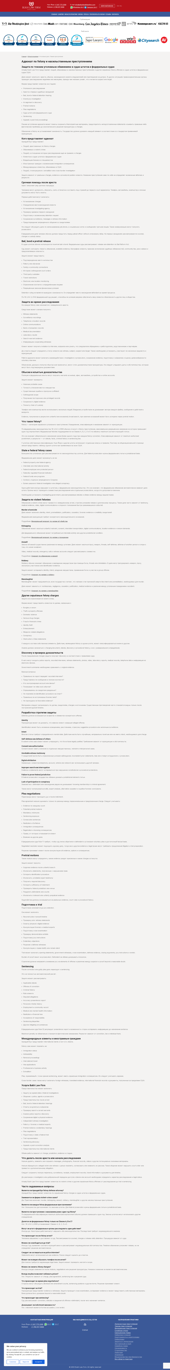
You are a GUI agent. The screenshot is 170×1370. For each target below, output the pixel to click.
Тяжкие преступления (123, 1326)
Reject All (26, 1362)
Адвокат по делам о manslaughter (44, 591)
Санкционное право (123, 1333)
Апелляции (119, 1355)
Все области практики (123, 1359)
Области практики (33, 56)
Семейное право (121, 1346)
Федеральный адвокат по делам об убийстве (49, 521)
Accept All (38, 1362)
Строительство (121, 1350)
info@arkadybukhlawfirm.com (85, 5)
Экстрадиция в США (123, 1344)
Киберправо (119, 1339)
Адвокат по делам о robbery (42, 575)
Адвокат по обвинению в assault (44, 556)
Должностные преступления (126, 1324)
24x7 (49, 1324)
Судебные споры (121, 1331)
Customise (12, 1362)
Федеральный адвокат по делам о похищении (49, 537)
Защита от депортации (124, 1341)
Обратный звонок (107, 6)
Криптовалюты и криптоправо (127, 1337)
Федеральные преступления (126, 1328)
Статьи (85, 1330)
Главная (24, 56)
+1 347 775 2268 (60, 5)
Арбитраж (119, 1352)
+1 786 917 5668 (58, 7)
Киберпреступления (123, 1335)
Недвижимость (121, 1348)
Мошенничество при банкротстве (128, 1357)
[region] (25, 1354)
